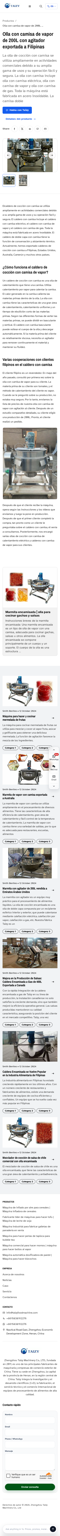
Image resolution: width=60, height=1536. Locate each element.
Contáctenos (10, 1297)
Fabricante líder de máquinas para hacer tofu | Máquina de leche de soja (28, 1218)
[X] (22, 129)
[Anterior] (8, 155)
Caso (5, 1285)
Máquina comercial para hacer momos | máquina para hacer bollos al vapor (29, 1247)
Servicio (7, 1291)
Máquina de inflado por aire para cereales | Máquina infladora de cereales (26, 1209)
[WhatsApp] (37, 129)
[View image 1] (9, 180)
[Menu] (30, 6)
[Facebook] (14, 129)
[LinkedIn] (30, 129)
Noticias (7, 1280)
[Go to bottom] (54, 786)
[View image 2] (23, 180)
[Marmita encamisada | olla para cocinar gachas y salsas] (30, 587)
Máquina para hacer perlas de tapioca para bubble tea (26, 1237)
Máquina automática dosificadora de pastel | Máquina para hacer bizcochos (27, 1256)
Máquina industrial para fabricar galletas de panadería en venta (27, 1228)
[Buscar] (41, 6)
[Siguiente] (51, 155)
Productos (8, 20)
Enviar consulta (30, 1487)
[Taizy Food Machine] (12, 6)
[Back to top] (54, 750)
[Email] (45, 129)
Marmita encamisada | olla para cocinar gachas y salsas (27, 613)
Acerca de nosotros (13, 1274)
